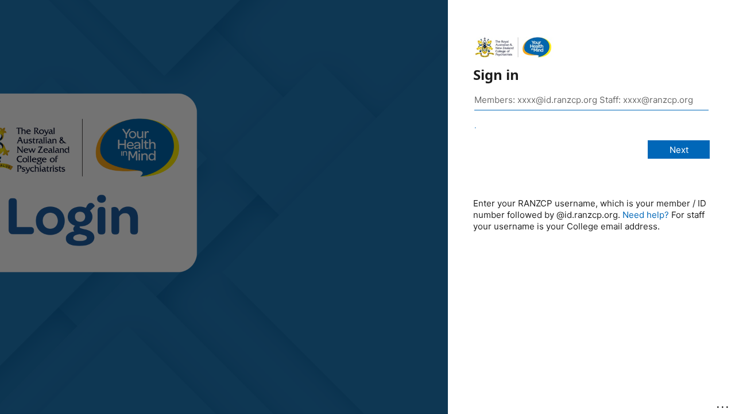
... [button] (723, 404)
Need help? (645, 214)
